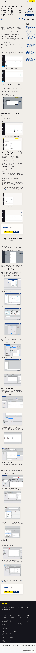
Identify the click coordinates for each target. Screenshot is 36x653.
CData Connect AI (5, 227)
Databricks (11, 634)
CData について (29, 617)
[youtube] (6, 609)
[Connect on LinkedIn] (22, 18)
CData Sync (12, 617)
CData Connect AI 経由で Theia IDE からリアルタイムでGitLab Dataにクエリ (30, 59)
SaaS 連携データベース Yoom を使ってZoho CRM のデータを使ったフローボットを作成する (30, 42)
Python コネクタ (4, 621)
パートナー (20, 623)
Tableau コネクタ (4, 628)
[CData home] (4, 1)
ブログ (3, 636)
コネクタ (19, 617)
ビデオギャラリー (4, 641)
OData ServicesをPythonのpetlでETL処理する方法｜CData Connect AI (30, 55)
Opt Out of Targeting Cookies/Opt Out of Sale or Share (27, 650)
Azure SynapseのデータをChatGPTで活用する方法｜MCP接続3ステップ (30, 49)
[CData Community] (9, 609)
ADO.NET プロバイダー (5, 620)
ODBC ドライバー (4, 617)
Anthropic (11, 633)
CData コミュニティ (5, 633)
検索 (27, 1)
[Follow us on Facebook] (19, 18)
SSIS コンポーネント (13, 620)
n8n (10, 638)
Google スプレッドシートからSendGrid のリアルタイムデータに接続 (30, 27)
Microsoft (11, 637)
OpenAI (11, 640)
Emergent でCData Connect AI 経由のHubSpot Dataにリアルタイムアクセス (30, 30)
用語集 (3, 640)
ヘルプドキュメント (6, 189)
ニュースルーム (29, 620)
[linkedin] (2, 609)
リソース (3, 637)
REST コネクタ (4, 624)
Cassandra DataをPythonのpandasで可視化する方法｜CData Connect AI (30, 45)
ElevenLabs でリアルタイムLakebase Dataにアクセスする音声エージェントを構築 (30, 34)
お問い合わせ (32, 1)
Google (11, 636)
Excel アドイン (4, 625)
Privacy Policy (8, 647)
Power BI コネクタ (4, 627)
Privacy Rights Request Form (8, 648)
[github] (7, 609)
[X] (4, 609)
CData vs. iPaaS (20, 624)
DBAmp (11, 621)
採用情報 (28, 625)
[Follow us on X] (21, 18)
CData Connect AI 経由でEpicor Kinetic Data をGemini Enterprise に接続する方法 (30, 52)
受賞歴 (27, 621)
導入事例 (3, 634)
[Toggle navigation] (9, 1)
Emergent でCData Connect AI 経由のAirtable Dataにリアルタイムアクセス (30, 37)
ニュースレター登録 (5, 638)
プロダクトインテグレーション (21, 619)
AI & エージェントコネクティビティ (21, 621)
